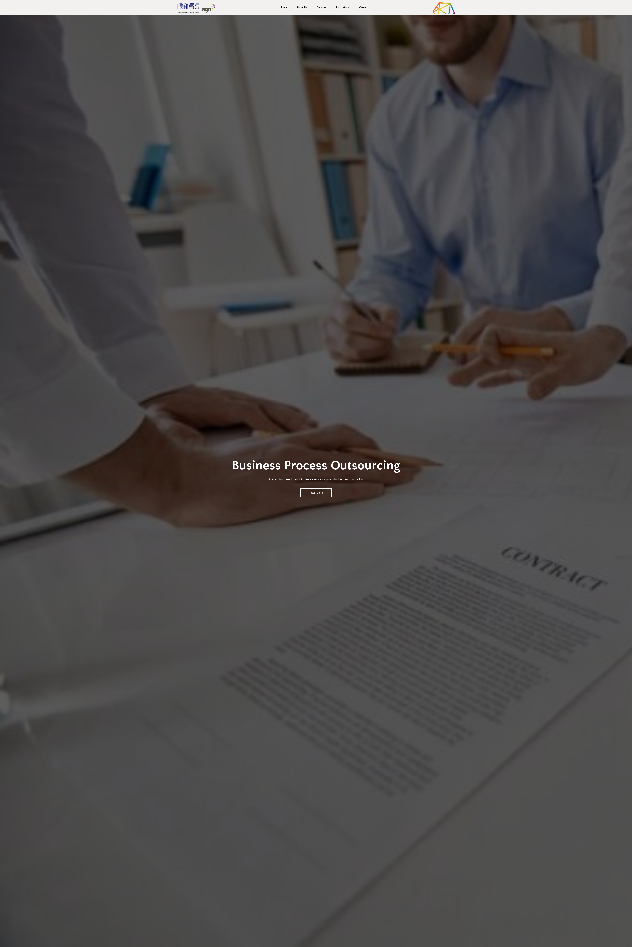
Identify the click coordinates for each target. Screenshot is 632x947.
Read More (316, 492)
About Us (302, 7)
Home (283, 7)
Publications (342, 7)
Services (321, 7)
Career (363, 7)
